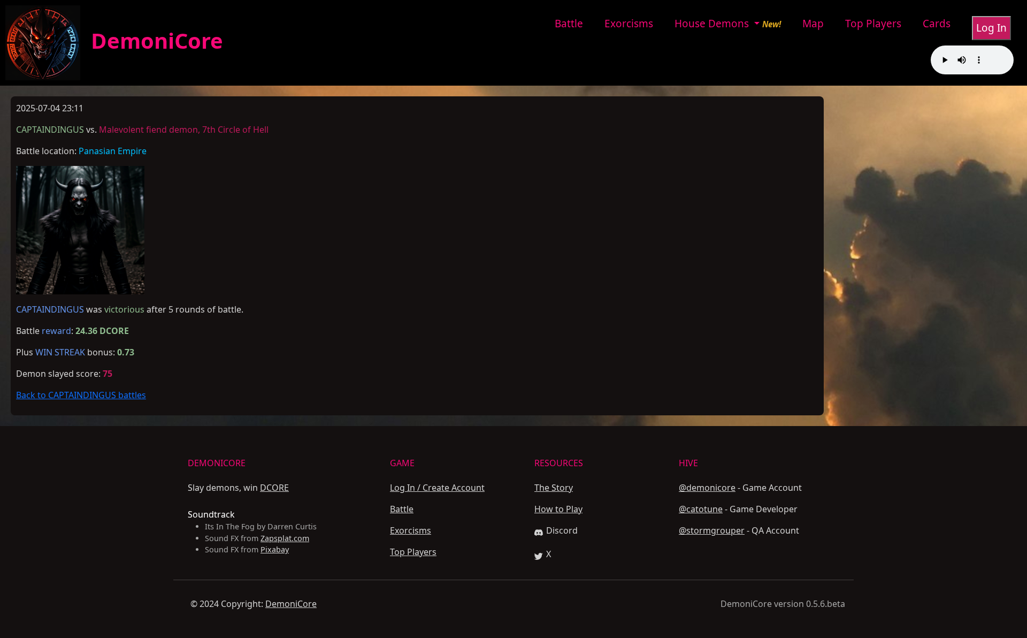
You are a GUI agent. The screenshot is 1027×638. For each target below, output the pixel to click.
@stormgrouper (712, 530)
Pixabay (274, 549)
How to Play (558, 509)
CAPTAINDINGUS (50, 309)
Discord (562, 530)
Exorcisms (628, 24)
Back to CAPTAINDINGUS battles (81, 395)
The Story (553, 487)
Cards (937, 24)
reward (56, 331)
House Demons (713, 24)
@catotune (701, 509)
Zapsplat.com (284, 538)
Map (813, 24)
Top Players (873, 24)
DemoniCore (151, 40)
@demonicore (707, 487)
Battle (569, 24)
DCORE (274, 487)
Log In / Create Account (437, 487)
